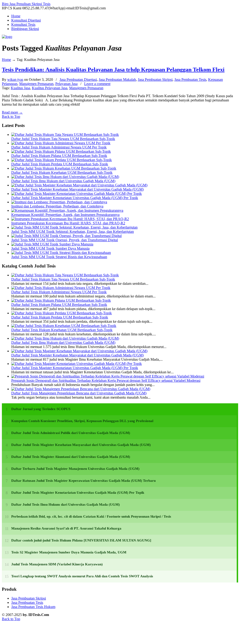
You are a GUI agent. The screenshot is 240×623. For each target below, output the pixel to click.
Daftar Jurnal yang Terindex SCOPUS (40, 409)
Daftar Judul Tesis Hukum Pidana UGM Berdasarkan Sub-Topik (59, 156)
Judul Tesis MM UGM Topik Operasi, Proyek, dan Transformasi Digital (64, 240)
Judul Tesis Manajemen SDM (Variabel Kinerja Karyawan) (57, 564)
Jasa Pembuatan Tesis (190, 80)
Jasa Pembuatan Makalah (117, 80)
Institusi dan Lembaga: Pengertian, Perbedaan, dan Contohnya (57, 206)
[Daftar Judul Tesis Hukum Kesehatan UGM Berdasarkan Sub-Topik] (63, 168)
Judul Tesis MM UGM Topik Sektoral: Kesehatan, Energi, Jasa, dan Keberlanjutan (72, 232)
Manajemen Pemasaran (36, 84)
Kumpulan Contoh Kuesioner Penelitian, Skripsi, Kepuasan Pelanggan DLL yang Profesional (82, 421)
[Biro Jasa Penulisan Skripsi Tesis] (7, 37)
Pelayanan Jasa (66, 84)
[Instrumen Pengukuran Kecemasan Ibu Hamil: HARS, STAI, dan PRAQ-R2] (70, 219)
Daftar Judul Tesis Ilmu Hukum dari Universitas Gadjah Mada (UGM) (63, 181)
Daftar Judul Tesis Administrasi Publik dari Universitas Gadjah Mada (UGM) (70, 433)
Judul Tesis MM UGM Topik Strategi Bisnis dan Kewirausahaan (59, 257)
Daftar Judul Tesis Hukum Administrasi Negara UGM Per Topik (59, 147)
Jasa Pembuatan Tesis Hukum (33, 607)
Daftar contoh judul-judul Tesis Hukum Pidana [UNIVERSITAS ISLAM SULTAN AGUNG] (81, 540)
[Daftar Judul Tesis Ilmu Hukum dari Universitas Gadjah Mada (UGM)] (65, 177)
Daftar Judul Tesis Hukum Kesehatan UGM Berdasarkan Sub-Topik (61, 172)
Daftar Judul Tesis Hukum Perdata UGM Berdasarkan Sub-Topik (59, 164)
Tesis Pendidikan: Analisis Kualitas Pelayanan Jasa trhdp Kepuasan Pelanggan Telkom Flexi (113, 70)
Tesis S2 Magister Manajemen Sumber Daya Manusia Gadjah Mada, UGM (68, 552)
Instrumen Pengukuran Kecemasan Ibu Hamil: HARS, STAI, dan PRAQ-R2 (68, 223)
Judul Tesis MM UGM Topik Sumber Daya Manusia (50, 248)
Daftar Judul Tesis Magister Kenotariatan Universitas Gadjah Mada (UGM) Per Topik (74, 198)
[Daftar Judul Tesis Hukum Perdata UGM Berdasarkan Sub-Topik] (61, 160)
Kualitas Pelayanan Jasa (49, 88)
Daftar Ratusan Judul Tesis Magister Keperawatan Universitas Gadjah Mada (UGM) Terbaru (83, 480)
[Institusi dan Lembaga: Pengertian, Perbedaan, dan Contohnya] (59, 202)
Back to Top (11, 117)
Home (6, 60)
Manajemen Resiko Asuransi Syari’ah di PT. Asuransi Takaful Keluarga (66, 528)
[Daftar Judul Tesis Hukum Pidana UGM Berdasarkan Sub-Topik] (61, 151)
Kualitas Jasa (20, 88)
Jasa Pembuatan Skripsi (155, 80)
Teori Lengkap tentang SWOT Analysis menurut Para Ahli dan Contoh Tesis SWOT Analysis (82, 576)
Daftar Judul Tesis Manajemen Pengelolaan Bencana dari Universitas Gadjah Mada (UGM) (78, 393)
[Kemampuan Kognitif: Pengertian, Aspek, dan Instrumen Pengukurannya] (67, 210)
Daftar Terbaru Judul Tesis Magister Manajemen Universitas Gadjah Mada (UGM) (75, 469)
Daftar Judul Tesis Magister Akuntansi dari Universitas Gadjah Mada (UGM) (70, 457)
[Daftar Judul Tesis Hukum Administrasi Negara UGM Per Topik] (60, 143)
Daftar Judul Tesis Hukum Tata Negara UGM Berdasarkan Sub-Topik (63, 139)
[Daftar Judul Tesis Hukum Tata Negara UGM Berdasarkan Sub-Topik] (65, 135)
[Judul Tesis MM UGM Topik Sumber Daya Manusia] (52, 244)
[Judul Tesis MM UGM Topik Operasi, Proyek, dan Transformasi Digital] (66, 236)
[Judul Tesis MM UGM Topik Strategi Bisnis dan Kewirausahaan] (61, 253)
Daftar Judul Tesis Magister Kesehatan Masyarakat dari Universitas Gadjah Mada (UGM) (77, 189)
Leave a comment (97, 84)
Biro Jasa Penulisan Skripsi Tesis (26, 4)
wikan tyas (15, 80)
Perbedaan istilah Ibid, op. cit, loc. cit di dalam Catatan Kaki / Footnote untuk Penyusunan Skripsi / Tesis (91, 516)
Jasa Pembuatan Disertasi (78, 80)
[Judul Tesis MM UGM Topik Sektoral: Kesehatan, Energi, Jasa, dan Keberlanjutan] (74, 227)
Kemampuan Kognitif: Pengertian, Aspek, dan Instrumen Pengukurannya (65, 215)
